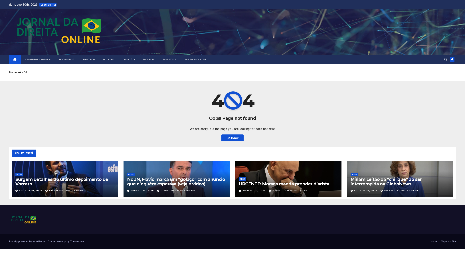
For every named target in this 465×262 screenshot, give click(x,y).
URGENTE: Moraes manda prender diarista (284, 183)
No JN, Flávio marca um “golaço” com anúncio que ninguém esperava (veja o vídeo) (176, 181)
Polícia (149, 59)
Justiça (89, 59)
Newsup (61, 241)
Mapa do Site (195, 59)
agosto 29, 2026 (31, 190)
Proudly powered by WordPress (27, 241)
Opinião (128, 59)
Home (13, 72)
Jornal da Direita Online (66, 190)
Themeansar (77, 241)
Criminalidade (37, 59)
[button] (445, 59)
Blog (19, 174)
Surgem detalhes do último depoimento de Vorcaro (61, 181)
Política (170, 59)
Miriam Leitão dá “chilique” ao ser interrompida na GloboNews (386, 181)
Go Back (232, 138)
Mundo (108, 59)
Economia (66, 59)
